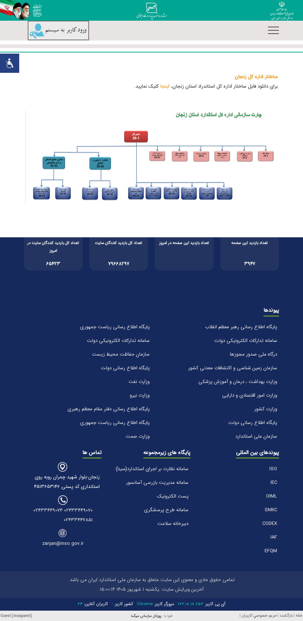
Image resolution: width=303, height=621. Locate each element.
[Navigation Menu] (273, 30)
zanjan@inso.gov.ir (63, 543)
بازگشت (286, 615)
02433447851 (78, 520)
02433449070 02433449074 (63, 510)
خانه (299, 615)
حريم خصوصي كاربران (259, 615)
